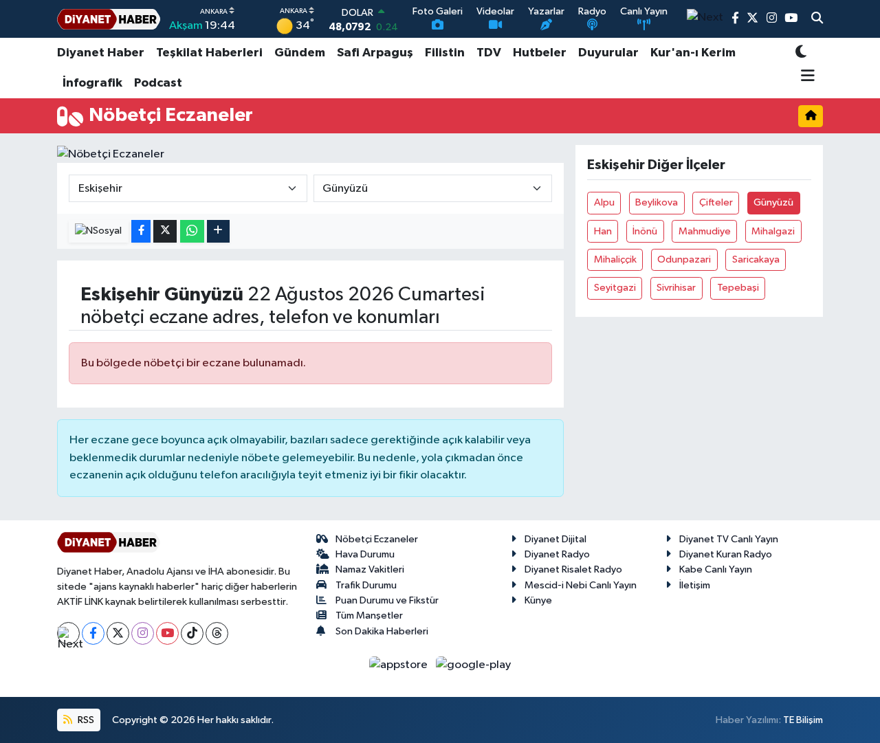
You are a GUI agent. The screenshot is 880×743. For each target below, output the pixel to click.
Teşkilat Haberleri (209, 53)
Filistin (445, 53)
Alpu (604, 202)
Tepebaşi (738, 287)
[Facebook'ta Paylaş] (141, 231)
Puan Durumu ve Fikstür (387, 600)
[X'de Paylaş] (165, 231)
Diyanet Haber (100, 53)
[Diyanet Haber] (108, 19)
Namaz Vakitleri (370, 569)
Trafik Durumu (366, 585)
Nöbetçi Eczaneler (377, 539)
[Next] (68, 633)
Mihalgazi (773, 231)
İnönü (644, 231)
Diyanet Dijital (555, 539)
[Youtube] (167, 633)
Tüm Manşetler (369, 615)
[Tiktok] (192, 633)
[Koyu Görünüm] (800, 53)
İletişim (694, 585)
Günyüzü (773, 202)
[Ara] (817, 19)
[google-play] (473, 665)
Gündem (299, 53)
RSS (85, 720)
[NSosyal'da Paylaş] (99, 231)
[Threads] (217, 633)
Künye (538, 600)
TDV (488, 53)
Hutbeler (539, 53)
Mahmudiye (705, 231)
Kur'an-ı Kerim (693, 53)
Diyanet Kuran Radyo (725, 554)
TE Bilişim (803, 720)
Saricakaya (756, 259)
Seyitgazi (615, 287)
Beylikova (656, 202)
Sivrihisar (676, 287)
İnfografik (92, 83)
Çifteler (716, 202)
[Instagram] (142, 633)
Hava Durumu (365, 554)
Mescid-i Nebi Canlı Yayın (581, 585)
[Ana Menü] (805, 77)
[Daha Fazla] (218, 231)
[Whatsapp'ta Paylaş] (192, 231)
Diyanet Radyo (557, 554)
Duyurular (608, 53)
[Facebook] (93, 633)
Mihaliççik (615, 259)
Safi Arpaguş (375, 53)
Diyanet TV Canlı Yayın (728, 539)
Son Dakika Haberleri (382, 631)
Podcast (158, 83)
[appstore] (399, 665)
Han (603, 231)
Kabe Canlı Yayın (715, 569)
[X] (118, 633)
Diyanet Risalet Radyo (573, 569)
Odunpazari (684, 259)
